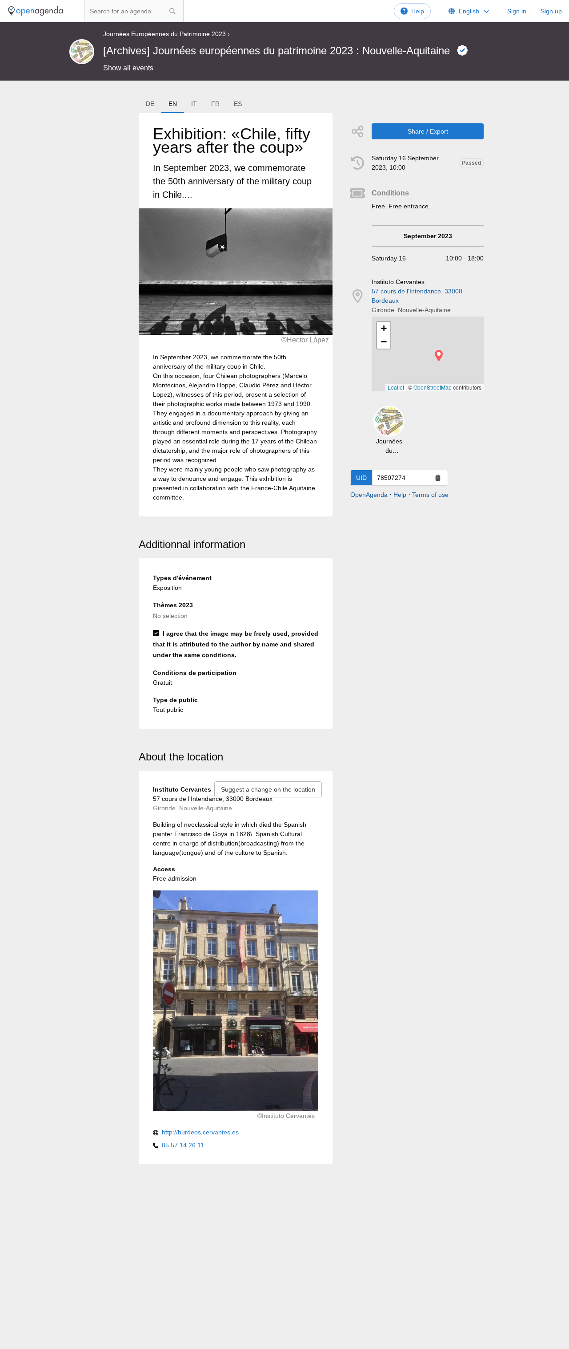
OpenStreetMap (432, 387)
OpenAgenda (369, 494)
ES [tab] (238, 103)
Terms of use (430, 494)
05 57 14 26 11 (183, 1145)
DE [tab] (150, 103)
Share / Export (428, 131)
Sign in (516, 11)
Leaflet (396, 387)
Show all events (128, 68)
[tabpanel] (236, 314)
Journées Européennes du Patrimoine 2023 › (166, 33)
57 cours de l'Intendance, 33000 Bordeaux (417, 296)
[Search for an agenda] (172, 11)
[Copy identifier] (438, 478)
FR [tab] (215, 103)
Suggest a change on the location (268, 789)
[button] (439, 355)
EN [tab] (172, 103)
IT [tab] (194, 103)
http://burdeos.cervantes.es (200, 1132)
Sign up (551, 11)
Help (417, 11)
